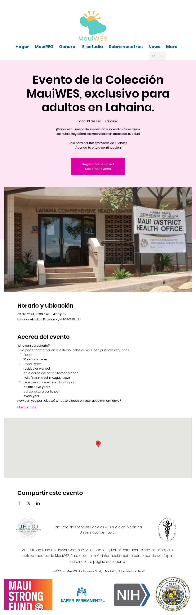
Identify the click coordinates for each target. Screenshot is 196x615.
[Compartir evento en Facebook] (19, 503)
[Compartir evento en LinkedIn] (38, 503)
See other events (98, 169)
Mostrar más (26, 407)
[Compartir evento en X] (28, 503)
